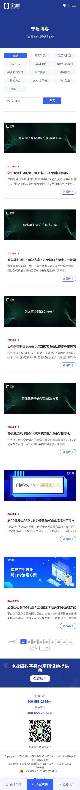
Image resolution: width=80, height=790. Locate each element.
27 (52, 641)
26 (46, 641)
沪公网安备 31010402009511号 (41, 771)
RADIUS (15, 64)
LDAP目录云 (40, 80)
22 (23, 641)
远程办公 (15, 80)
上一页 (12, 641)
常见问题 (40, 55)
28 (58, 641)
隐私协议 (66, 763)
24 (34, 641)
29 (64, 641)
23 (29, 641)
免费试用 (40, 678)
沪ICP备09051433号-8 (42, 756)
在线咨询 (42, 784)
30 (70, 641)
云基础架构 (40, 64)
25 (40, 641)
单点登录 (65, 80)
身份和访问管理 (15, 72)
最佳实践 (40, 72)
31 (33, 648)
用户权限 (40, 767)
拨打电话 (15, 784)
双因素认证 (64, 55)
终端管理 (65, 72)
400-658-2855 (37, 701)
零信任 (15, 89)
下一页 (44, 648)
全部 (15, 55)
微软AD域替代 (65, 64)
